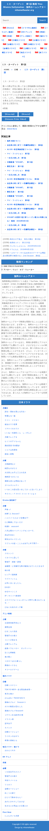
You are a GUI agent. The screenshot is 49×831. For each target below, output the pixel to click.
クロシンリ (9, 553)
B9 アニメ (7, 757)
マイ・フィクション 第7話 (18, 154)
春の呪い (8, 657)
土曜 (4, 619)
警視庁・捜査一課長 (13, 562)
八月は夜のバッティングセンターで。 (20, 531)
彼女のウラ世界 (11, 424)
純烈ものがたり (11, 468)
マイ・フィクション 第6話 (18, 171)
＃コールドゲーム (12, 670)
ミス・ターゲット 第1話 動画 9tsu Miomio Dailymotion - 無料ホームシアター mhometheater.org (24, 7)
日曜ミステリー (11, 685)
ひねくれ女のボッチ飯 (14, 607)
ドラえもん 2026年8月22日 (22, 249)
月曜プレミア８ (11, 437)
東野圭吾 (8, 627)
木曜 (4, 550)
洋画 (4, 763)
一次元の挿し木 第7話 (16, 158)
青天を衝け (9, 694)
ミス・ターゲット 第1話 (14, 64)
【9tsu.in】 (26, 114)
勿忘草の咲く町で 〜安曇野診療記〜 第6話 (25, 209)
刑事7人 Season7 (12, 514)
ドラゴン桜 (9, 719)
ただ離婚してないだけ (14, 522)
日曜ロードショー (12, 732)
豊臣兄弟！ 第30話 (15, 192)
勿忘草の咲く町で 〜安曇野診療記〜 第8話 (25, 145)
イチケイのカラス (12, 429)
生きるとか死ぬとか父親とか (16, 806)
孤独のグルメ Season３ (15, 702)
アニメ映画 (7, 614)
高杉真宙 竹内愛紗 (12, 446)
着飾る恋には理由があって (15, 481)
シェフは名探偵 (11, 450)
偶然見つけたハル (12, 477)
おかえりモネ (10, 750)
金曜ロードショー (12, 789)
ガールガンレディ (12, 485)
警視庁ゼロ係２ (11, 636)
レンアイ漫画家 (11, 575)
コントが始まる (11, 640)
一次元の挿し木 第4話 (16, 225)
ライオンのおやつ (12, 736)
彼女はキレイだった (13, 539)
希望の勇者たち (11, 740)
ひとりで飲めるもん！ (14, 797)
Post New (7, 812)
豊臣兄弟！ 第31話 (15, 166)
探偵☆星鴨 (9, 454)
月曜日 (5, 408)
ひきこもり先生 (11, 631)
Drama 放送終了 (10, 500)
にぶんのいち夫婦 (12, 816)
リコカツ (8, 785)
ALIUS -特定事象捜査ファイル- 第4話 (23, 179)
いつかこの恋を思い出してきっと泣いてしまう (23, 489)
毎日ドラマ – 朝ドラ (11, 747)
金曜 (4, 768)
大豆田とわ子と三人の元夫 (15, 473)
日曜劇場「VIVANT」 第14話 (20, 162)
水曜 (4, 506)
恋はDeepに (10, 535)
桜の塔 (7, 570)
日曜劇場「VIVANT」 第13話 (20, 188)
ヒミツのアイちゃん (13, 441)
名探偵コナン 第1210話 (20, 243)
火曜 (4, 460)
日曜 (16, 70)
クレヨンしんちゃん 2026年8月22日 (25, 246)
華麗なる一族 (10, 416)
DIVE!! (7, 587)
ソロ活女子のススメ (13, 772)
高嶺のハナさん (11, 665)
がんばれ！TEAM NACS (15, 698)
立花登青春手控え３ (13, 623)
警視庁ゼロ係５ (11, 776)
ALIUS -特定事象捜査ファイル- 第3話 (23, 204)
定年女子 (8, 723)
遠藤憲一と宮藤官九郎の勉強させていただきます (24, 566)
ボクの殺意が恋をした (14, 706)
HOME (7, 70)
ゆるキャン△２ (11, 592)
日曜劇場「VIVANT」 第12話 (20, 196)
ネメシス (8, 728)
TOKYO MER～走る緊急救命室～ (18, 689)
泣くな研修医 (10, 653)
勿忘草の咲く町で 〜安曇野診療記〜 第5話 (25, 229)
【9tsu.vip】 (9, 114)
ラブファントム (11, 579)
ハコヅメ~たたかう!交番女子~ (17, 518)
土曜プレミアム (11, 644)
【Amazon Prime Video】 (15, 119)
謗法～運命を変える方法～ (15, 412)
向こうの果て (10, 793)
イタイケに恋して (12, 558)
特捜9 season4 (12, 526)
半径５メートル (11, 780)
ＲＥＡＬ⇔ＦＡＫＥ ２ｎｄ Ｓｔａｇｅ (20, 494)
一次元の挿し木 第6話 (16, 175)
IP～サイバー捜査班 (13, 596)
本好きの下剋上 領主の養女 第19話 (25, 239)
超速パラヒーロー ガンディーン (18, 648)
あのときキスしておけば (14, 802)
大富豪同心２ (10, 464)
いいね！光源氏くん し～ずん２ (18, 433)
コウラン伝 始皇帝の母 (14, 715)
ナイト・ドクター (12, 420)
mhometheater (28, 827)
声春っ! (8, 509)
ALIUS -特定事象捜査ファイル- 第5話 (23, 149)
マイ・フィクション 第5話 (18, 200)
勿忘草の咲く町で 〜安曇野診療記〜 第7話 (25, 183)
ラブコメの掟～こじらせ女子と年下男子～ (22, 543)
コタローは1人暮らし (13, 661)
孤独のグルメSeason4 (14, 711)
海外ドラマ (7, 676)
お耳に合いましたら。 (14, 583)
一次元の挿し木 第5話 (16, 213)
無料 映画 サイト (14, 141)
